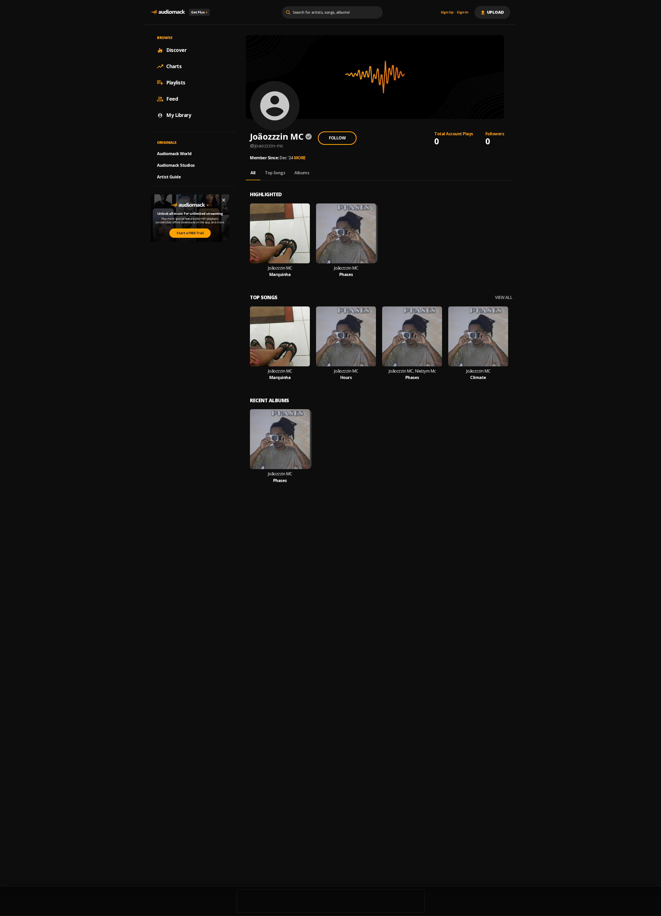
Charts (174, 66)
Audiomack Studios (176, 165)
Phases (346, 274)
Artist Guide (169, 177)
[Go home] (168, 12)
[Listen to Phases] (346, 233)
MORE (299, 158)
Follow (337, 138)
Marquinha (280, 274)
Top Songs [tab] (275, 173)
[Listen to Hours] (346, 336)
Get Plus (199, 12)
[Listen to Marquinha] (280, 233)
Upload (495, 12)
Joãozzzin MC (280, 268)
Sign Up (447, 12)
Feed (172, 99)
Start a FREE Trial (190, 233)
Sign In (462, 12)
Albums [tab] (301, 173)
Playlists (175, 82)
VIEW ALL (503, 297)
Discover (176, 50)
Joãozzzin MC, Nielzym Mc (412, 371)
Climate (478, 377)
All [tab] (253, 173)
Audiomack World (174, 153)
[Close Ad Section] (223, 200)
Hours (346, 377)
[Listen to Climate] (478, 336)
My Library (178, 115)
